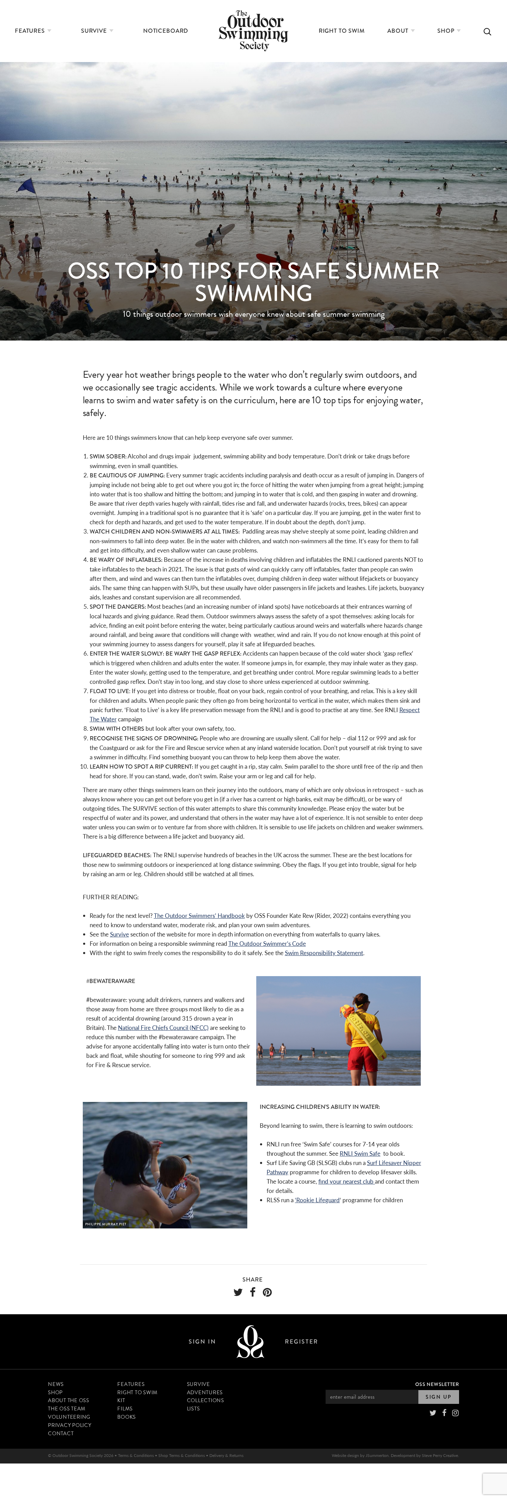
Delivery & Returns (226, 1455)
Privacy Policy (69, 1425)
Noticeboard (165, 31)
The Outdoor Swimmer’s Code (267, 943)
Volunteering (69, 1417)
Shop (446, 31)
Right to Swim (342, 31)
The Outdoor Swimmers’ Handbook (199, 915)
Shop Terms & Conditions (181, 1455)
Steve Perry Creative (440, 1455)
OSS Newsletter (437, 1384)
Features (31, 31)
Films (125, 1408)
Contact (60, 1433)
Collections (205, 1400)
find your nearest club (346, 1181)
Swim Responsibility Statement (324, 953)
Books (126, 1417)
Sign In (202, 1341)
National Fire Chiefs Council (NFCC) (163, 1027)
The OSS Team (67, 1408)
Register (301, 1341)
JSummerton (377, 1455)
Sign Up (439, 1397)
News (56, 1384)
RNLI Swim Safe (360, 1153)
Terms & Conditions (136, 1455)
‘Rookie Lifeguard (317, 1200)
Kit (121, 1400)
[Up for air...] (250, 1341)
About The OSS (68, 1400)
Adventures (205, 1392)
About (398, 31)
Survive (95, 31)
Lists (193, 1408)
